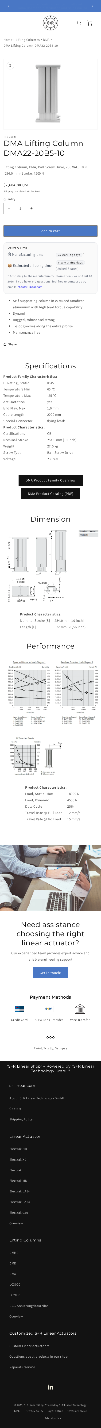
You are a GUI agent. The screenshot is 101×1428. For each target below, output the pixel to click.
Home (8, 40)
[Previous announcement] (9, 6)
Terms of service (77, 1411)
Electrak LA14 (19, 1191)
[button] (9, 23)
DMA (46, 40)
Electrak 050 (18, 1212)
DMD (12, 1263)
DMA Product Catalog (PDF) (50, 493)
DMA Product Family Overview (51, 480)
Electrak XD (18, 1159)
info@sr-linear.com (30, 287)
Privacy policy (34, 1411)
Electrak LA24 (19, 1202)
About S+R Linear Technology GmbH (36, 1098)
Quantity (9, 199)
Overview (16, 1223)
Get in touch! (50, 972)
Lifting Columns (28, 40)
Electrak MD (18, 1181)
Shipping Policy (21, 1119)
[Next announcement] (92, 6)
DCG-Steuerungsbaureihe (28, 1306)
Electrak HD (18, 1149)
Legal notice (55, 1411)
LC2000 (14, 1295)
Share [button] (12, 344)
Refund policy (52, 1418)
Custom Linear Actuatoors (29, 1346)
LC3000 (14, 1284)
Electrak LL (17, 1170)
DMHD (14, 1253)
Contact (15, 1109)
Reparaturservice (22, 1367)
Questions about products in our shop (38, 1356)
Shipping (8, 191)
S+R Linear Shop (34, 1405)
